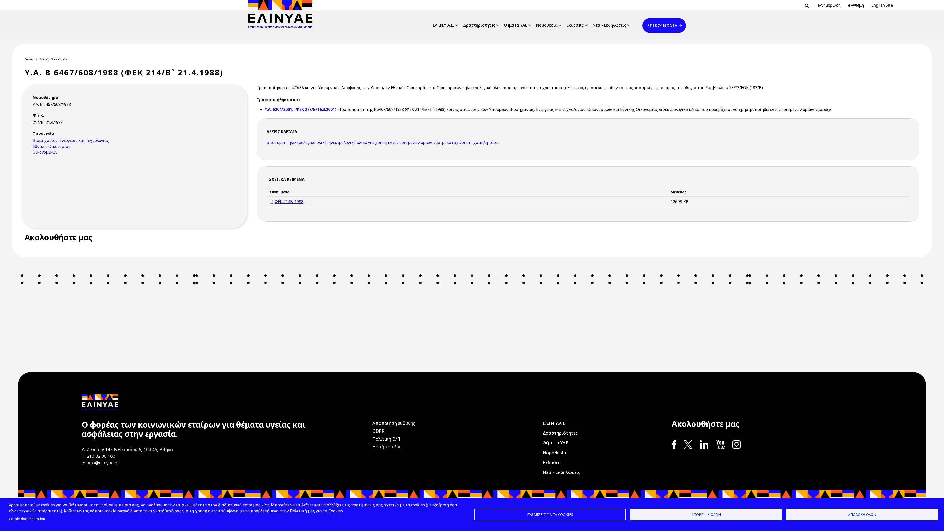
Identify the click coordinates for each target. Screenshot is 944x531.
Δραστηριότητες (479, 25)
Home (29, 59)
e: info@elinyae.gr (100, 463)
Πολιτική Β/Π (386, 439)
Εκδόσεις (575, 25)
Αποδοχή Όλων (862, 514)
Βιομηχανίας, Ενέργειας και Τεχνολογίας (71, 140)
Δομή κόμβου (386, 447)
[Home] (282, 14)
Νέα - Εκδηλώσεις (609, 25)
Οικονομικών (45, 152)
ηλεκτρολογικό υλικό (307, 142)
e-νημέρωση (829, 5)
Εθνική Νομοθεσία (53, 59)
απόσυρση (276, 142)
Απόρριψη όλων (706, 514)
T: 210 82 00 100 (98, 456)
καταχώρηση (459, 142)
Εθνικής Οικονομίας (51, 146)
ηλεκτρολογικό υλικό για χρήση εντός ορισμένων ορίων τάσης (387, 142)
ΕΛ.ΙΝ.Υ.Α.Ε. (443, 25)
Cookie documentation (27, 518)
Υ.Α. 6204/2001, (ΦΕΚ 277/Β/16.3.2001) (301, 109)
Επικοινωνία (662, 25)
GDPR (378, 431)
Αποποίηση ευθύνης (393, 423)
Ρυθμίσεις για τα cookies (550, 514)
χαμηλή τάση (486, 142)
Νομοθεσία (547, 25)
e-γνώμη (856, 5)
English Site (882, 5)
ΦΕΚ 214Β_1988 (289, 201)
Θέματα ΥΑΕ (515, 25)
